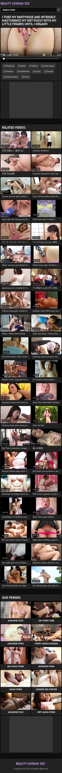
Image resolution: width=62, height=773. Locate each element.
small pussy (49, 66)
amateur (9, 71)
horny (26, 77)
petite (23, 66)
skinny (35, 66)
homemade (24, 71)
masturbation (12, 77)
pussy (38, 71)
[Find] (59, 10)
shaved (50, 71)
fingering (10, 66)
